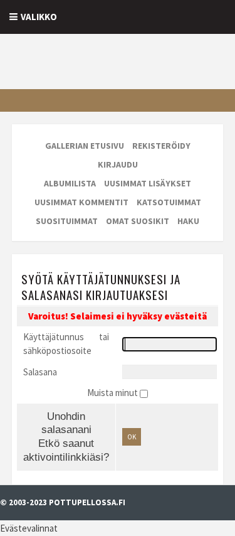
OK (131, 436)
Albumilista (70, 183)
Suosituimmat (67, 221)
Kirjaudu (118, 164)
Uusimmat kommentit (81, 202)
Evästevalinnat (29, 528)
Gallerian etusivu (84, 145)
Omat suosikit (137, 221)
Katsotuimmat (169, 202)
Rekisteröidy (161, 145)
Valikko (39, 17)
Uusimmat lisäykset (147, 183)
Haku (188, 221)
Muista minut (113, 393)
